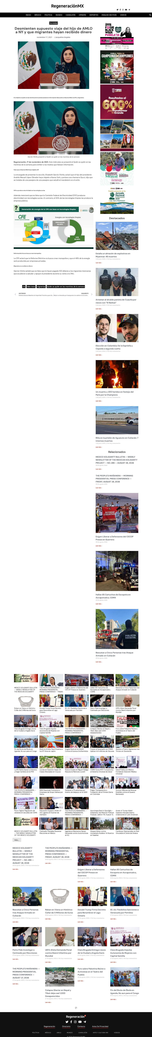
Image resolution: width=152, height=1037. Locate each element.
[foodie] (117, 49)
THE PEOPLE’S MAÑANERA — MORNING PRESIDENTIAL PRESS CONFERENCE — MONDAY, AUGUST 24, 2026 (76, 812)
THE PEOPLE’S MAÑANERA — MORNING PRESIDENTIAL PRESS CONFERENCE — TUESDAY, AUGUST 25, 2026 (25, 792)
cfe (23, 286)
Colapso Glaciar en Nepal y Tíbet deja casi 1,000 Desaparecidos (100, 730)
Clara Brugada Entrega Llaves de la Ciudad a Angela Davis (25, 730)
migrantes (41, 286)
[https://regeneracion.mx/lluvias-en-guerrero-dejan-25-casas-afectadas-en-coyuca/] (50, 764)
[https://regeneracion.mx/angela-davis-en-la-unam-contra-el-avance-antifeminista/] (76, 744)
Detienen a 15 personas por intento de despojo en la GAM (76, 791)
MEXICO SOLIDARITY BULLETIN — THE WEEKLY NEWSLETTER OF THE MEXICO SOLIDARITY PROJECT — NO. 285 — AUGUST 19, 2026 (25, 833)
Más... (16, 840)
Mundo (59, 15)
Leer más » (99, 263)
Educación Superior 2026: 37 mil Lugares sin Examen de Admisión (50, 812)
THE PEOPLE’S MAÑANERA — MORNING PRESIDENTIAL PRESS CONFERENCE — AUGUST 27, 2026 (76, 730)
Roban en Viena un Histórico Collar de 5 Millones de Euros (25, 709)
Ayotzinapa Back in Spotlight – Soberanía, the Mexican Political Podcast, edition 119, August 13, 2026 (102, 812)
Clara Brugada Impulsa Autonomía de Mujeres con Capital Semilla (50, 730)
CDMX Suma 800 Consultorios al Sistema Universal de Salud (101, 771)
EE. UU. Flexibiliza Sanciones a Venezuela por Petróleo (76, 709)
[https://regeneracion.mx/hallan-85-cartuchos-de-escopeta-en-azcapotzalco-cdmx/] (101, 682)
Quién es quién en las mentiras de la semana (66, 286)
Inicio (28, 15)
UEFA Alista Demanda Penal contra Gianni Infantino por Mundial (126, 710)
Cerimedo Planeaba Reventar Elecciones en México (50, 832)
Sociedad (54, 23)
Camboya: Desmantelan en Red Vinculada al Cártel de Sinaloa (127, 832)
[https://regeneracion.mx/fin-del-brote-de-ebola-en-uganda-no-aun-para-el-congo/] (25, 744)
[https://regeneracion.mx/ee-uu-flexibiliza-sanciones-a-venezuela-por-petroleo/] (76, 702)
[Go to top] (148, 1033)
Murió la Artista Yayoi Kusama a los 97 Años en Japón (51, 750)
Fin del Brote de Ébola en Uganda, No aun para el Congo (25, 750)
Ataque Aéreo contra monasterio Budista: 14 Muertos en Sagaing (102, 833)
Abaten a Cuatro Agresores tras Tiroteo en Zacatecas (127, 750)
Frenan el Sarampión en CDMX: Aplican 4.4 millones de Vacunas (102, 750)
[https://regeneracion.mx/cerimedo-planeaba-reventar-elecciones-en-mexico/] (50, 825)
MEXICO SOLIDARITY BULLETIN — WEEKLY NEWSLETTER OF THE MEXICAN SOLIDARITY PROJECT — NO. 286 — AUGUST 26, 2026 (116, 460)
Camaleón (70, 15)
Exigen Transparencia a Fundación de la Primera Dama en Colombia (101, 792)
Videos (123, 15)
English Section (109, 15)
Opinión (82, 15)
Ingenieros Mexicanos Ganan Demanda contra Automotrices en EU (76, 833)
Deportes (93, 15)
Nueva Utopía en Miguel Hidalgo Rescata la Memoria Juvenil (76, 771)
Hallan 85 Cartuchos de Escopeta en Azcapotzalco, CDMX (100, 689)
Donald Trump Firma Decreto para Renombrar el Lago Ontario (50, 710)
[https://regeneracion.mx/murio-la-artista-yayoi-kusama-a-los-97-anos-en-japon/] (50, 744)
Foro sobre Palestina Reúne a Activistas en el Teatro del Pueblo (126, 730)
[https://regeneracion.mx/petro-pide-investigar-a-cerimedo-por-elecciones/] (101, 702)
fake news (31, 286)
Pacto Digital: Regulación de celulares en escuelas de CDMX (25, 812)
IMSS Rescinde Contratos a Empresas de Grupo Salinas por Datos (51, 792)
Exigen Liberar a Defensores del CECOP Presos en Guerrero (76, 689)
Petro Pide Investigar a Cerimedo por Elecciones (99, 709)
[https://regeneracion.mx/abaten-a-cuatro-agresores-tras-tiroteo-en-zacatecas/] (126, 744)
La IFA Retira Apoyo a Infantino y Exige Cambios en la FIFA (25, 771)
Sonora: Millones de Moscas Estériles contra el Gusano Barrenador (126, 792)
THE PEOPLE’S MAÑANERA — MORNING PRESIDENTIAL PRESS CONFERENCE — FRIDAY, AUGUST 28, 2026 (114, 478)
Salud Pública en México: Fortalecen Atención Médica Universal (126, 771)
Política (48, 15)
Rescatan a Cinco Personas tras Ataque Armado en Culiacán (127, 689)
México (37, 15)
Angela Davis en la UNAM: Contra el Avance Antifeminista (76, 750)
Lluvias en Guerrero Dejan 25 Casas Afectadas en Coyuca (50, 771)
